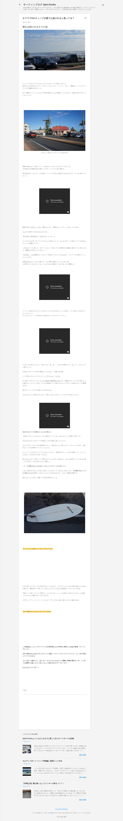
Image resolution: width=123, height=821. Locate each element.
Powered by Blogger (61, 809)
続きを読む (83, 755)
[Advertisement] (98, 42)
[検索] (103, 5)
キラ (24, 690)
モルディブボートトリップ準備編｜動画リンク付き (42, 761)
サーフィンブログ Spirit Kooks (39, 4)
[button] (85, 18)
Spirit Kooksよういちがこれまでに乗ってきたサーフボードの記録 (48, 738)
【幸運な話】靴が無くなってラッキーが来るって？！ (43, 783)
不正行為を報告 (62, 817)
